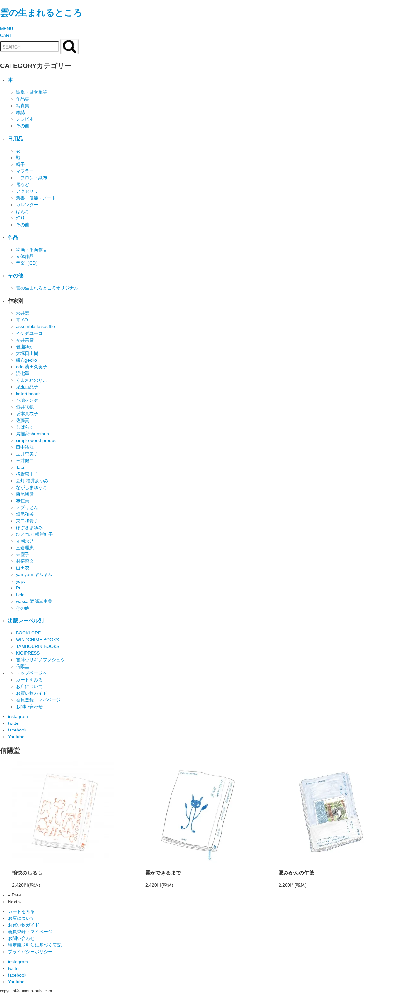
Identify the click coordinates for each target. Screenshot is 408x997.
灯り (20, 218)
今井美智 (25, 339)
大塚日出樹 (27, 353)
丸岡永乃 (25, 540)
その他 (22, 125)
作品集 (22, 98)
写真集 (22, 105)
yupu (21, 581)
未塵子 (22, 554)
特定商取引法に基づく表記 (35, 945)
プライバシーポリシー (30, 951)
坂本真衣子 (27, 413)
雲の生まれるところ (41, 13)
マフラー (25, 171)
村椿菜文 (25, 561)
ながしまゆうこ (31, 487)
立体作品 (25, 256)
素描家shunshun (32, 433)
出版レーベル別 (26, 620)
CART (6, 35)
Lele (20, 594)
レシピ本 (25, 119)
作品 (13, 237)
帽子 (20, 164)
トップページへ (31, 673)
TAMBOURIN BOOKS (37, 646)
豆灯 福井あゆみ (32, 480)
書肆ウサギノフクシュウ (40, 659)
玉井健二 (25, 460)
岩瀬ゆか (25, 346)
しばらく (25, 427)
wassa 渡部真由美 (34, 601)
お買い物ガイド (31, 693)
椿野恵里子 (27, 473)
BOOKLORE (28, 632)
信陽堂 (22, 666)
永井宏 (22, 313)
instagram (18, 716)
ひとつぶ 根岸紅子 (34, 534)
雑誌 (20, 112)
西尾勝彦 (25, 494)
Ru (19, 587)
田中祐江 (25, 447)
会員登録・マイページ (38, 699)
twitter (14, 723)
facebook (17, 729)
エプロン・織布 (31, 177)
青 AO (22, 319)
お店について (29, 686)
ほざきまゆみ (29, 527)
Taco (21, 467)
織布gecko (26, 360)
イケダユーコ (29, 333)
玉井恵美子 (27, 453)
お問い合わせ (29, 706)
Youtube (16, 736)
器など (22, 184)
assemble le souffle (35, 326)
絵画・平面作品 (31, 249)
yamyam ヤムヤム (34, 574)
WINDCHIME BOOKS (37, 639)
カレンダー (27, 204)
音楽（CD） (28, 263)
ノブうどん (27, 507)
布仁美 (22, 500)
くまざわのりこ (31, 380)
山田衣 (22, 567)
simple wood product (37, 440)
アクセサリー (29, 191)
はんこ (22, 211)
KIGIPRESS (28, 653)
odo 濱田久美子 (31, 366)
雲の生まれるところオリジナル (47, 287)
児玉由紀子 (27, 386)
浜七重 (22, 373)
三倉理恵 (25, 547)
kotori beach (28, 393)
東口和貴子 (27, 520)
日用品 (15, 138)
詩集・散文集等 (31, 92)
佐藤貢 (22, 420)
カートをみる (29, 679)
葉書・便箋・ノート (36, 197)
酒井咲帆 (25, 406)
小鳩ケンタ (27, 400)
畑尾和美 (25, 514)
